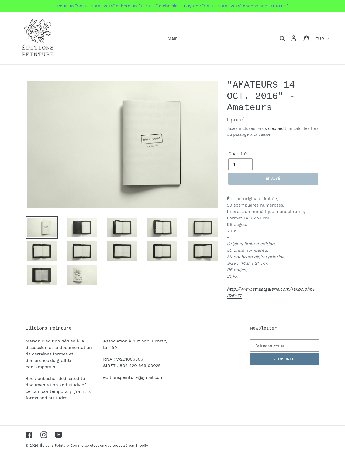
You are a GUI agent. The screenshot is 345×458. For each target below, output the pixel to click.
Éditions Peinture (54, 445)
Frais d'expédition (275, 128)
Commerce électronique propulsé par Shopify (109, 445)
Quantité (237, 153)
